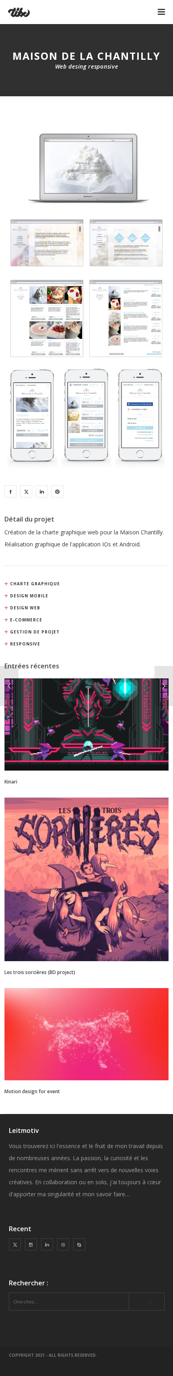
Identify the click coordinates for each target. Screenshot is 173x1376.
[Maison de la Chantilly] (10, 491)
